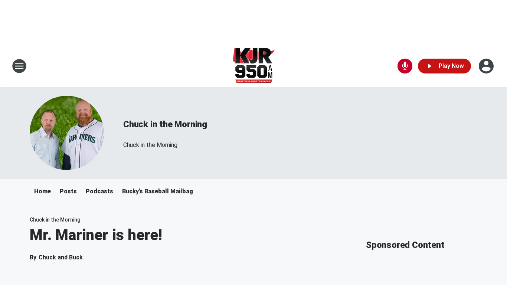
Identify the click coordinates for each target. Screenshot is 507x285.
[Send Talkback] (405, 66)
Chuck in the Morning (165, 124)
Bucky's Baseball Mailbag (157, 191)
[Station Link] (253, 66)
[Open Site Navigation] (19, 66)
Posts (68, 191)
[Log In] (487, 66)
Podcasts (99, 191)
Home (42, 191)
